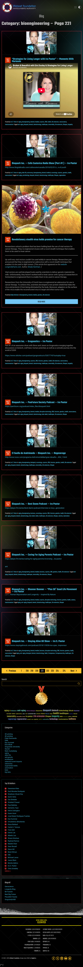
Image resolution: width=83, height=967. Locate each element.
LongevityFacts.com (13, 267)
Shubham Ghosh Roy (15, 794)
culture (23, 713)
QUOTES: (45, 951)
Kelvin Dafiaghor (14, 811)
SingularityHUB (10, 899)
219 (32, 671)
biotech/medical (34, 122)
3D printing (9, 734)
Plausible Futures (11, 897)
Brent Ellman (12, 852)
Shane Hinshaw (13, 838)
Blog (41, 16)
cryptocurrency (19, 714)
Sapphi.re (33, 958)
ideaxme (75, 714)
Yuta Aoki (11, 830)
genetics (65, 172)
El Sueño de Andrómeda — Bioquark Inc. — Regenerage (39, 453)
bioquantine (39, 711)
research (29, 719)
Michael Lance (13, 857)
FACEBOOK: (28, 929)
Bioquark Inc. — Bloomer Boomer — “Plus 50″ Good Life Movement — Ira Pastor (44, 590)
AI (10, 711)
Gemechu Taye (13, 808)
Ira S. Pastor (14, 122)
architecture (9, 759)
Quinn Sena (12, 797)
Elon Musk (8, 745)
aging (20, 122)
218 (27, 671)
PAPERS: (45, 948)
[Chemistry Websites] (41, 696)
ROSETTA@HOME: (28, 948)
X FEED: (30, 935)
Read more (41, 301)
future (43, 714)
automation (9, 768)
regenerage (12, 719)
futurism (40, 361)
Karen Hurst (12, 813)
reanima (60, 516)
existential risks (32, 714)
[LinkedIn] (61, 958)
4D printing (9, 736)
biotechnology (37, 124)
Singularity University (12, 747)
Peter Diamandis (11, 738)
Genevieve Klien (13, 788)
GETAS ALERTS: (47, 932)
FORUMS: (36, 951)
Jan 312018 (8, 239)
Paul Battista (12, 805)
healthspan (45, 124)
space (40, 719)
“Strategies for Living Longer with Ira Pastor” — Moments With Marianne (43, 60)
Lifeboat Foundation (14, 958)
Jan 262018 (8, 453)
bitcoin (71, 711)
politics (70, 716)
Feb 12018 (8, 163)
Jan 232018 (8, 590)
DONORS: (35, 938)
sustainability (46, 719)
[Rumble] (69, 958)
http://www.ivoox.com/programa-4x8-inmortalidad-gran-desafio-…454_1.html (36, 457)
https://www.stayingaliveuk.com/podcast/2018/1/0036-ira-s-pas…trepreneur (36, 645)
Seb (9, 855)
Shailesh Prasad (13, 802)
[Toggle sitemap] (75, 7)
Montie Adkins (13, 863)
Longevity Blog (10, 889)
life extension (55, 122)
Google (51, 714)
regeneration (62, 175)
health (49, 122)
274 (64, 671)
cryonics (42, 122)
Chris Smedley (13, 869)
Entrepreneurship (60, 653)
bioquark (26, 124)
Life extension (58, 124)
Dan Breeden (12, 800)
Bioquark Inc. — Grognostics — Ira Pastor (32, 341)
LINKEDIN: (29, 932)
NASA (61, 716)
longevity (70, 124)
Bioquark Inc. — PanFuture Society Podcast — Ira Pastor (39, 402)
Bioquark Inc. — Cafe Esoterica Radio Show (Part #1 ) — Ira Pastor (44, 163)
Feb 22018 (7, 60)
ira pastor (29, 716)
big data (8, 772)
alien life (24, 172)
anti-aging (20, 124)
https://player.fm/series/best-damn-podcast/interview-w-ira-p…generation (34, 508)
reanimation (66, 516)
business (32, 513)
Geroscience (9, 886)
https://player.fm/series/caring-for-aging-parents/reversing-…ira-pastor (33, 559)
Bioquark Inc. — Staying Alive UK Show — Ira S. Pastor (38, 641)
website (64, 264)
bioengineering (26, 122)
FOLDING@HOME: (29, 945)
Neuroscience (65, 716)
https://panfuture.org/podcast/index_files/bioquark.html (27, 406)
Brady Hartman (14, 295)
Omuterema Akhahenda (16, 822)
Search (78, 683)
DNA (46, 122)
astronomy (30, 172)
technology (53, 719)
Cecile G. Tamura (14, 827)
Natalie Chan (12, 844)
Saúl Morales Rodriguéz (16, 791)
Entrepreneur (51, 653)
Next (72, 671)
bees (6, 770)
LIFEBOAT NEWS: (47, 929)
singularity (36, 719)
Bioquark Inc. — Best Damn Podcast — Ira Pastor (36, 504)
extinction (38, 714)
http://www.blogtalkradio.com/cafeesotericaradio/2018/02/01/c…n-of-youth (35, 167)
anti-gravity (9, 757)
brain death (45, 414)
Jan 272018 (8, 402)
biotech (31, 124)
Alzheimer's (14, 711)
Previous (12, 671)
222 (47, 671)
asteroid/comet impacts (13, 762)
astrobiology (26, 175)
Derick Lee (11, 833)
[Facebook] (53, 958)
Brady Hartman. (34, 267)
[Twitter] (57, 958)
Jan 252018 (8, 504)
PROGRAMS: (46, 945)
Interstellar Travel (20, 716)
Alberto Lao (12, 835)
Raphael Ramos (13, 841)
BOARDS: (45, 938)
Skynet (7, 749)
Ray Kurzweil (9, 743)
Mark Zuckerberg (11, 751)
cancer (13, 714)
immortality (51, 124)
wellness (72, 719)
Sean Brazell (12, 846)
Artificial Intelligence (30, 711)
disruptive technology (45, 411)
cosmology (54, 172)
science (73, 600)
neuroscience (63, 122)
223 (52, 671)
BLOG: (44, 935)
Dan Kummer (12, 819)
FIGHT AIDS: (31, 941)
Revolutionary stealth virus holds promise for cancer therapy (42, 240)
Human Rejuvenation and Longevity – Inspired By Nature (33, 594)
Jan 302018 (8, 341)
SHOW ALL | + (8, 871)
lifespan (65, 124)
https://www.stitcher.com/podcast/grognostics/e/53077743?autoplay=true (35, 355)
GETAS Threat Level (41, 922)
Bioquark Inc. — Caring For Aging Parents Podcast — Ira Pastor (42, 555)
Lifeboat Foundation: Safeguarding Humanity (36, 7)
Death (37, 516)
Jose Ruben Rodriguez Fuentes (19, 816)
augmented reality (11, 766)
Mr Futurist (9, 892)
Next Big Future (10, 894)
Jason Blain (12, 860)
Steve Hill (11, 849)
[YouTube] (65, 958)
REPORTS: (45, 941)
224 (57, 671)
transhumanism (9, 124)
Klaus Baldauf (13, 824)
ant (6, 566)
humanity (71, 714)
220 (36, 671)
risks (32, 719)
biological (33, 462)
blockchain (76, 711)
